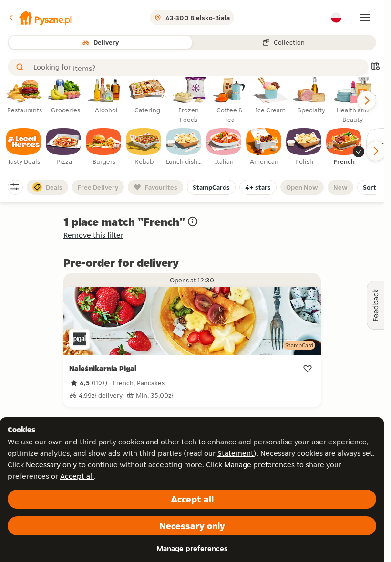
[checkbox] (24, 147)
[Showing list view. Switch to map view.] (375, 67)
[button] (40, 17)
